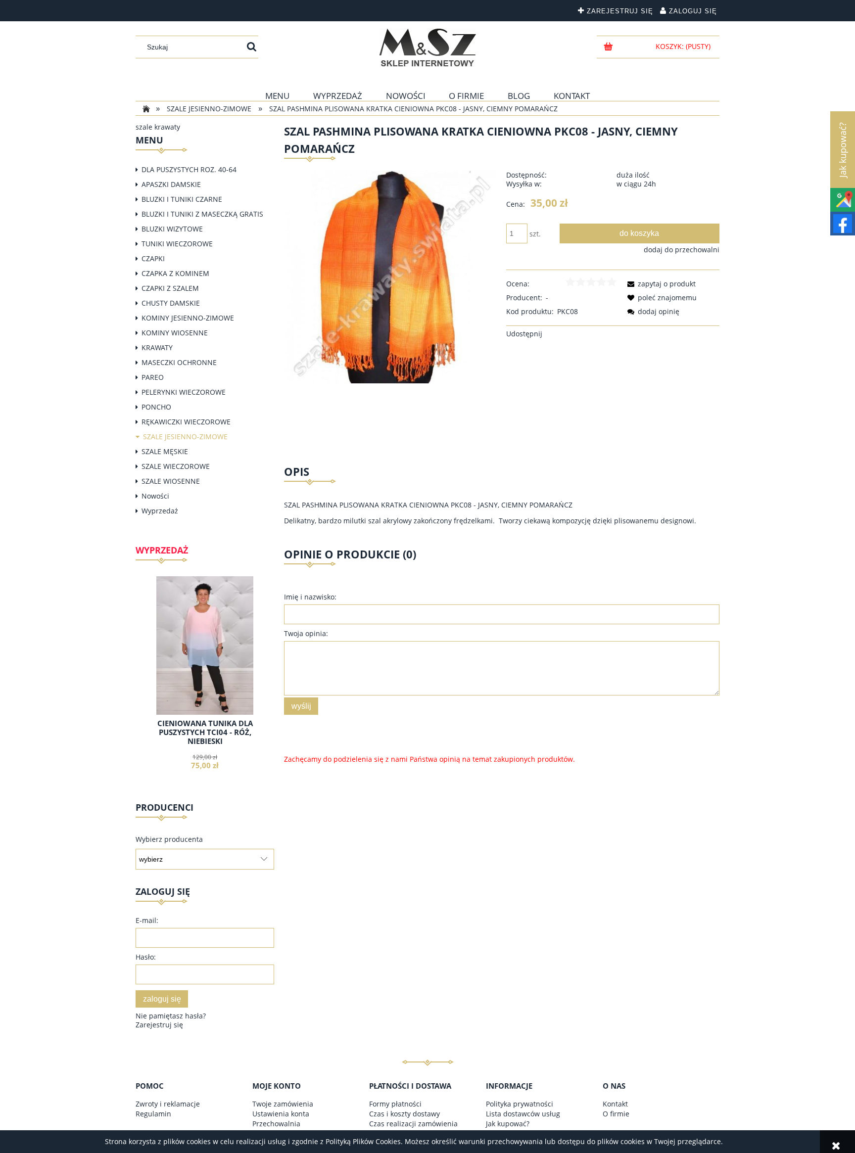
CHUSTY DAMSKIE (171, 303)
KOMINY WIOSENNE (175, 332)
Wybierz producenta (169, 839)
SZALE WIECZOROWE (176, 466)
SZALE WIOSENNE (171, 481)
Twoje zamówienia (282, 1103)
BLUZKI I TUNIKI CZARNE (182, 199)
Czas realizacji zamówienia (413, 1123)
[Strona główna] (428, 47)
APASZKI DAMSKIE (171, 184)
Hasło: (146, 957)
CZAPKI (153, 258)
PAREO (153, 377)
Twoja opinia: (306, 633)
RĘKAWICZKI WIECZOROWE (186, 421)
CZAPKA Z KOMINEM (175, 273)
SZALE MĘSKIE (165, 451)
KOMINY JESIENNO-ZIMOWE (188, 318)
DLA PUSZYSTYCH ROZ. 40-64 (189, 169)
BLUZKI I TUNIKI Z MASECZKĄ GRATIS (202, 214)
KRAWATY (157, 347)
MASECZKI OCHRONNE (179, 362)
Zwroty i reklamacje (168, 1103)
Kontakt (615, 1103)
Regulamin (153, 1113)
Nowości (155, 496)
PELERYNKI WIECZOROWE (184, 392)
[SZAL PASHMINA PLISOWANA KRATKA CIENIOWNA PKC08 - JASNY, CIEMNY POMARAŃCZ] (390, 276)
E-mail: (147, 920)
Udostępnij (524, 333)
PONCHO (156, 407)
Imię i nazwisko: (310, 596)
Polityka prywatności (519, 1103)
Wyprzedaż (160, 510)
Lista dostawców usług (523, 1113)
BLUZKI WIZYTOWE (172, 228)
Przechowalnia (276, 1123)
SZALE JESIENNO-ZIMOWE (185, 436)
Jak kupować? (507, 1123)
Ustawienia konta (280, 1113)
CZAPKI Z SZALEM (170, 288)
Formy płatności (395, 1103)
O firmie (616, 1113)
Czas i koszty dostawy (404, 1113)
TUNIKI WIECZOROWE (177, 243)
